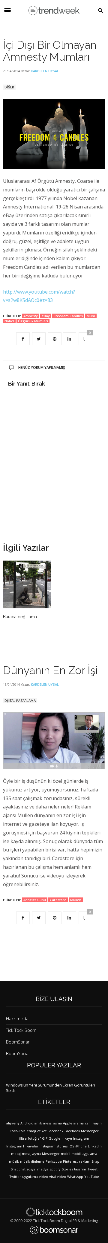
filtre (23, 1138)
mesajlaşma (31, 1153)
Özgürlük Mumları (33, 321)
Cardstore (58, 899)
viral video (57, 1176)
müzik (14, 1161)
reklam (84, 1161)
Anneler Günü (34, 899)
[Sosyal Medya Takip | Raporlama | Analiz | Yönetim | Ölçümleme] (54, 1230)
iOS (71, 1146)
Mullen (75, 899)
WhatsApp (75, 1176)
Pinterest (70, 1161)
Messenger (51, 1153)
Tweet (92, 1169)
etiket (41, 1131)
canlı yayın (93, 1123)
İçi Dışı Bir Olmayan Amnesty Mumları (50, 51)
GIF (44, 1138)
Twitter (15, 1176)
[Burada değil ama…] (27, 584)
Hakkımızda (17, 1018)
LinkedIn (95, 1146)
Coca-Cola (18, 1131)
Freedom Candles (68, 316)
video (43, 1176)
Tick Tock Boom (21, 1030)
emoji (31, 1131)
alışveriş (12, 1123)
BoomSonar (17, 1042)
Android (26, 1123)
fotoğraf (34, 1138)
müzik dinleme (32, 1161)
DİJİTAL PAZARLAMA (20, 700)
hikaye (67, 1138)
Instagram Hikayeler (22, 1146)
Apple (67, 1123)
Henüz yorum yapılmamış (41, 367)
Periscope (54, 1161)
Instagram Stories (54, 1146)
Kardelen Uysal (45, 71)
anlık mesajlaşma (48, 1123)
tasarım (80, 1169)
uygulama (30, 1176)
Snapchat (18, 1169)
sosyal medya (37, 1169)
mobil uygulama (84, 1153)
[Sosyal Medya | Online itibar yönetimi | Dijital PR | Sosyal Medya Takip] (54, 10)
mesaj (16, 1153)
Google (54, 1138)
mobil (65, 1153)
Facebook (55, 1131)
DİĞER (9, 87)
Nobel (9, 321)
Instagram (81, 1138)
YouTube (91, 1176)
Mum (91, 316)
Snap (95, 1161)
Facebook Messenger (81, 1131)
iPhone (81, 1146)
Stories (67, 1169)
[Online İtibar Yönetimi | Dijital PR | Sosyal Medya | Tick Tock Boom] (54, 1211)
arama (79, 1123)
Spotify (55, 1169)
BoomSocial (17, 1053)
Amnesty (30, 316)
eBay (46, 316)
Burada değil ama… (21, 616)
